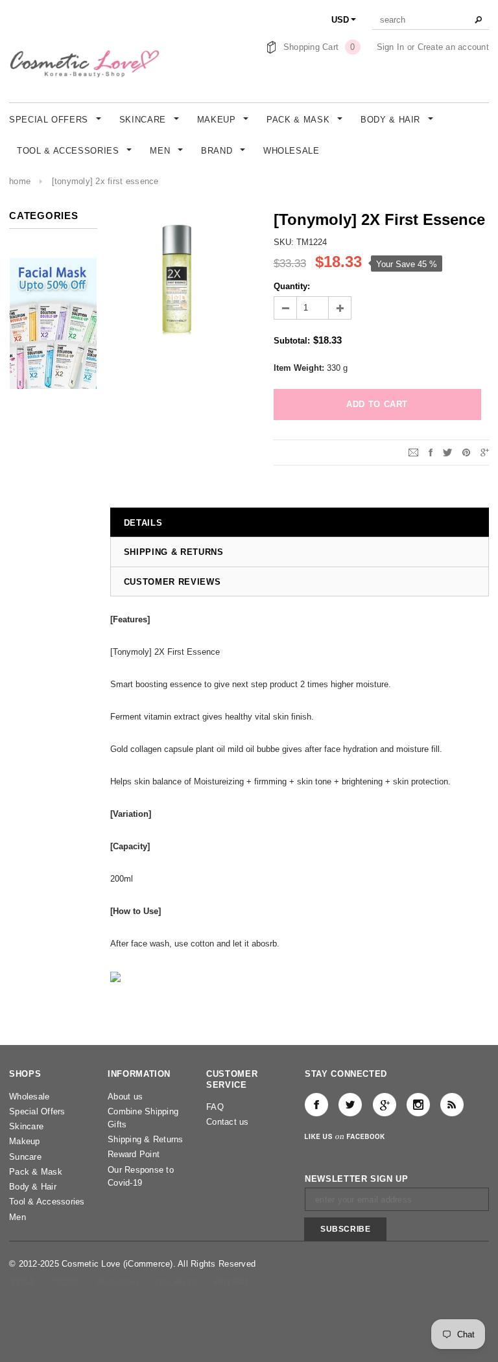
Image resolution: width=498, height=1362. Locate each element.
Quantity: (292, 286)
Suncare (25, 1157)
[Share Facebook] (431, 452)
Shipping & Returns (146, 1139)
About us (125, 1096)
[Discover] (178, 1281)
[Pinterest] (466, 452)
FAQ (215, 1107)
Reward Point (134, 1154)
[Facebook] (316, 1104)
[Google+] (484, 452)
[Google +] (384, 1104)
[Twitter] (447, 452)
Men (17, 1217)
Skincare (26, 1126)
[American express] (66, 1281)
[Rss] (452, 1104)
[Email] (413, 452)
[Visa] (23, 1281)
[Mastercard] (119, 1281)
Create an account (453, 47)
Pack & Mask (35, 1172)
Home (19, 181)
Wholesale (29, 1096)
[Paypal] (231, 1281)
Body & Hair (32, 1187)
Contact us (227, 1122)
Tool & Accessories (47, 1201)
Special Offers (37, 1111)
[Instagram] (418, 1104)
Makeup (24, 1141)
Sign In (391, 47)
